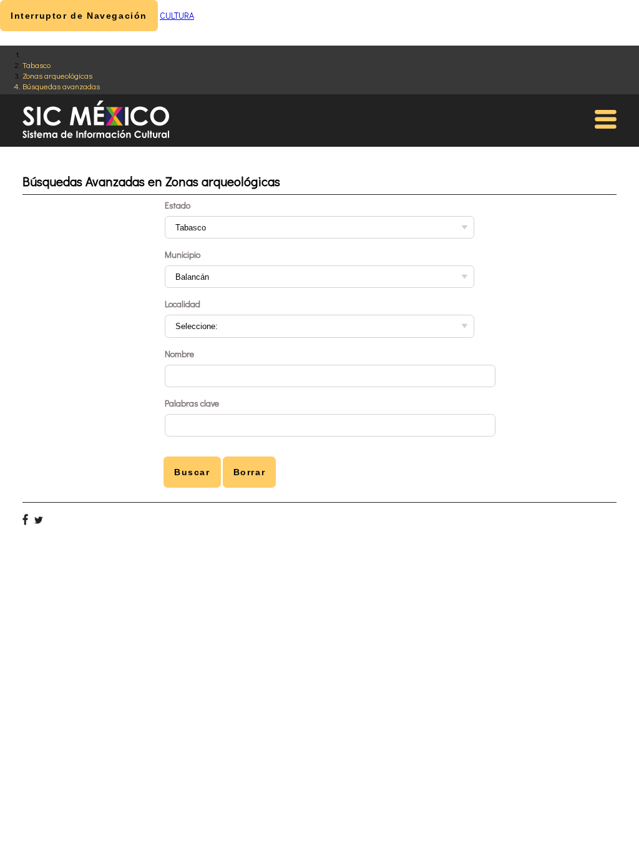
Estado (177, 205)
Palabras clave (192, 403)
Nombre (179, 354)
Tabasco (36, 64)
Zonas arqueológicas (57, 75)
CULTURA (177, 15)
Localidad (182, 304)
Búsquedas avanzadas (61, 86)
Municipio (182, 254)
